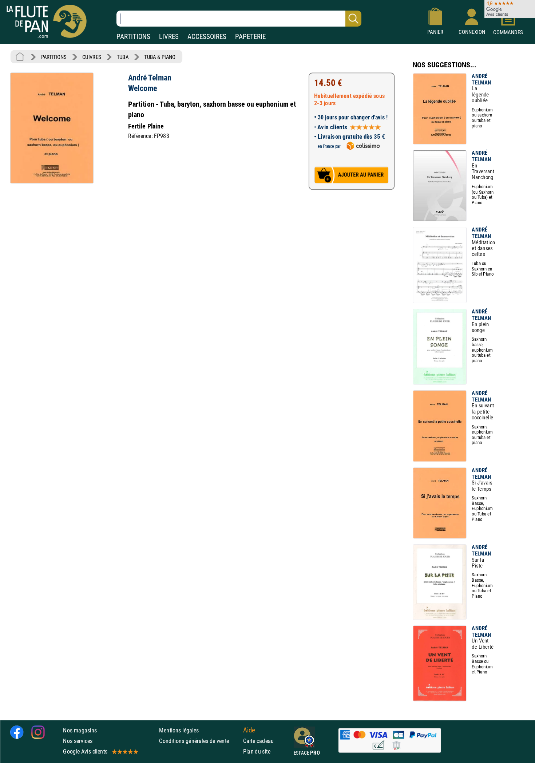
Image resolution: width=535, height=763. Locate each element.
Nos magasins (80, 730)
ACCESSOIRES (206, 36)
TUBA (122, 57)
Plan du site (257, 751)
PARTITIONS (133, 36)
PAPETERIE (250, 36)
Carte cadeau (258, 740)
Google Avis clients (85, 751)
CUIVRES (91, 57)
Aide (249, 730)
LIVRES (169, 36)
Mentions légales (179, 730)
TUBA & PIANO (159, 57)
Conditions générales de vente (199, 740)
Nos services (77, 740)
